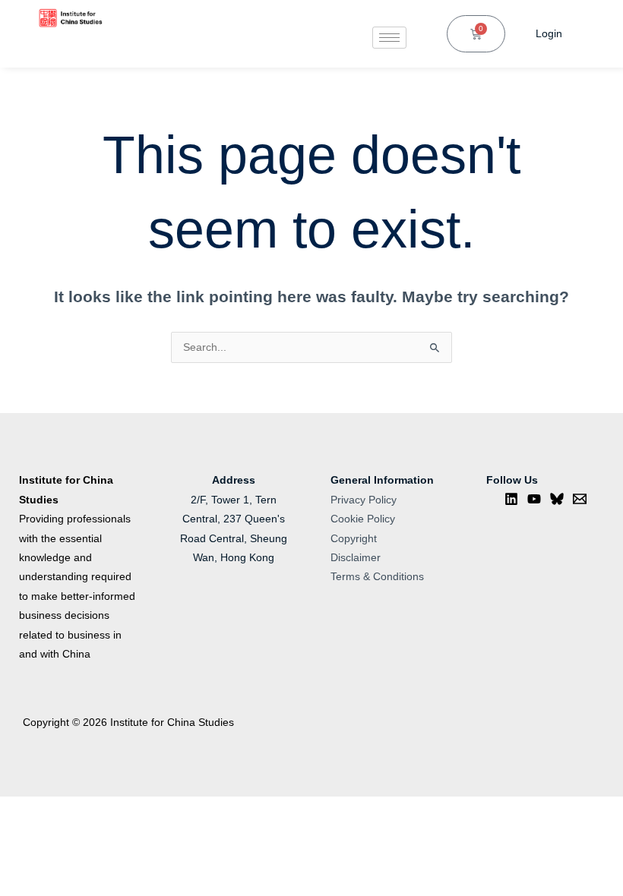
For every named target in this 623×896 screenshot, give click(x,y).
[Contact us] (580, 499)
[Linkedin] (511, 499)
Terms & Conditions (377, 576)
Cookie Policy (362, 519)
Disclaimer (355, 557)
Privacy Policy (363, 500)
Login (549, 33)
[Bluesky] (557, 499)
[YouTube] (534, 499)
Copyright (353, 538)
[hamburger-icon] (389, 38)
